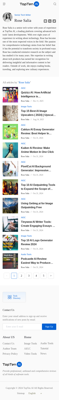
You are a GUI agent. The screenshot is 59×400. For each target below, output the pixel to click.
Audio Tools (46, 343)
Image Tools (30, 343)
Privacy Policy (10, 353)
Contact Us (8, 343)
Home (27, 337)
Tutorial (44, 348)
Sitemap (21, 393)
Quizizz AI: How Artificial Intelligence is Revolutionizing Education (37, 96)
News (43, 353)
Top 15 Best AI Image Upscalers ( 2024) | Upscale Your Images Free (38, 115)
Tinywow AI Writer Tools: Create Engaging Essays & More (37, 225)
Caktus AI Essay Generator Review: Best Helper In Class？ (37, 133)
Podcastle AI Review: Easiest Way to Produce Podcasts (35, 262)
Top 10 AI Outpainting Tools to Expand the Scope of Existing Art (38, 188)
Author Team (9, 348)
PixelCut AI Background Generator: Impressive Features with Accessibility (37, 170)
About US (9, 337)
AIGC (27, 348)
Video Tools (30, 353)
